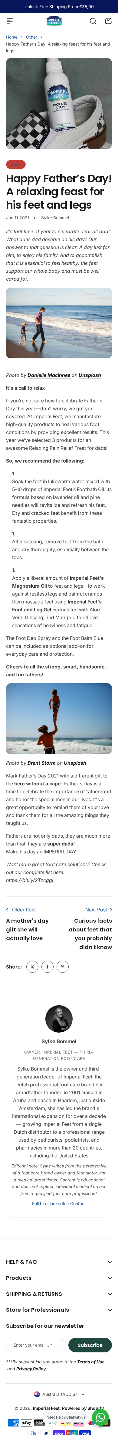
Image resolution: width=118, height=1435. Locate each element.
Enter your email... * (33, 1345)
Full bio (39, 1203)
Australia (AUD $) (59, 1394)
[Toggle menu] (9, 21)
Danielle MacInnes (49, 375)
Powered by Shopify (83, 1408)
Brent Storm (42, 763)
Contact (78, 1203)
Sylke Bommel (59, 1041)
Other (31, 36)
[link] (32, 967)
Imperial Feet (46, 1408)
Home (12, 36)
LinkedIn (58, 1203)
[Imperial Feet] (54, 21)
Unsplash (90, 375)
